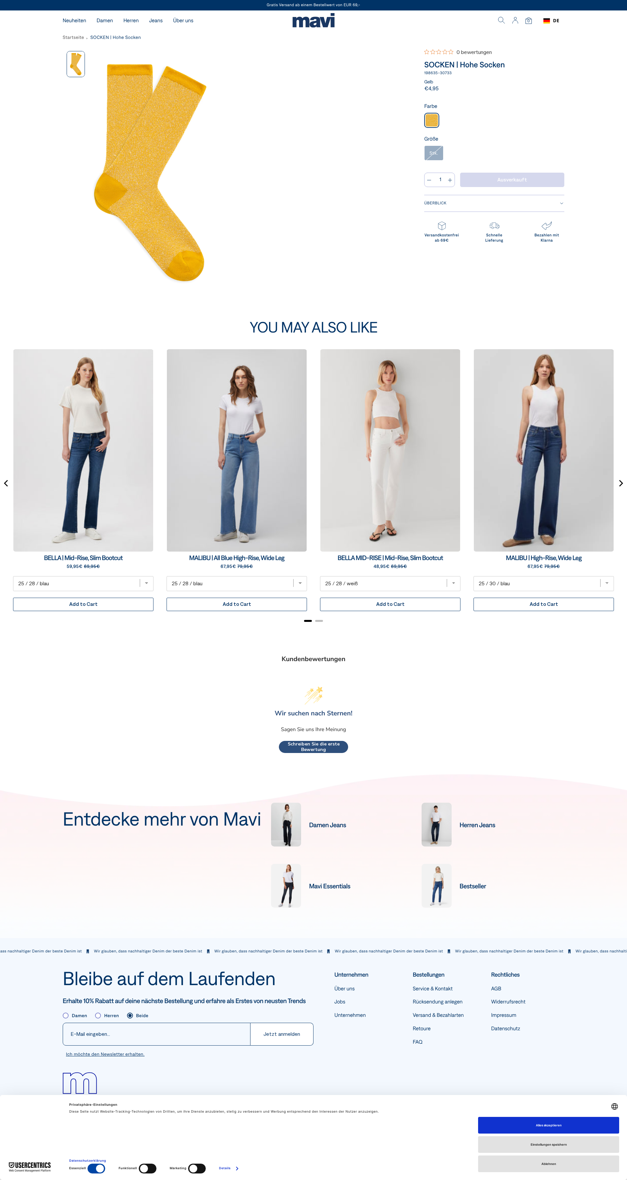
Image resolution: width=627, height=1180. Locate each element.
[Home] (313, 21)
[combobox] (551, 20)
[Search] (501, 21)
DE (556, 21)
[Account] (515, 21)
